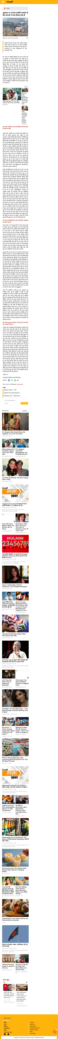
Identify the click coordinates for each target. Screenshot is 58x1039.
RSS (31, 1031)
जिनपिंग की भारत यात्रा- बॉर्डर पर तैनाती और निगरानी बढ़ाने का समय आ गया (9, 995)
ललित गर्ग (5, 38)
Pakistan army (8, 395)
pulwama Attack (8, 390)
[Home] (4, 8)
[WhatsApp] (26, 30)
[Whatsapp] (15, 381)
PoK (15, 390)
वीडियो (5, 1026)
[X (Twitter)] (26, 27)
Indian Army (16, 395)
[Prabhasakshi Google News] (27, 38)
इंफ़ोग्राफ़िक (7, 1028)
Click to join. (19, 384)
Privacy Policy (34, 1029)
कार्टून (5, 1030)
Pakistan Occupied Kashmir (12, 393)
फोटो (5, 1024)
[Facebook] (26, 24)
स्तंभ (8, 8)
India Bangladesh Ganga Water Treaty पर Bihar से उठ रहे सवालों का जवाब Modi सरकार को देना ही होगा (21, 997)
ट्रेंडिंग (5, 1022)
